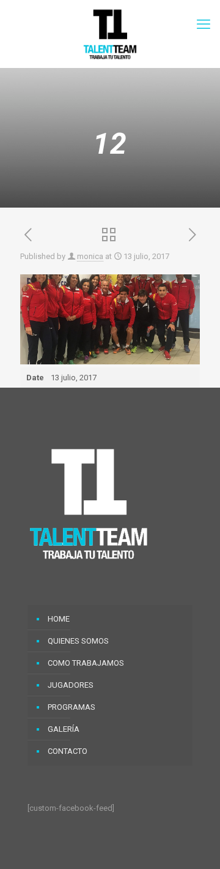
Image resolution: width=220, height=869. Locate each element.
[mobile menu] (203, 24)
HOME (59, 618)
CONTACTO (67, 751)
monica (90, 256)
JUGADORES (71, 685)
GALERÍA (63, 729)
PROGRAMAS (71, 707)
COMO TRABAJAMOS (86, 663)
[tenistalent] (110, 33)
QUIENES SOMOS (78, 640)
